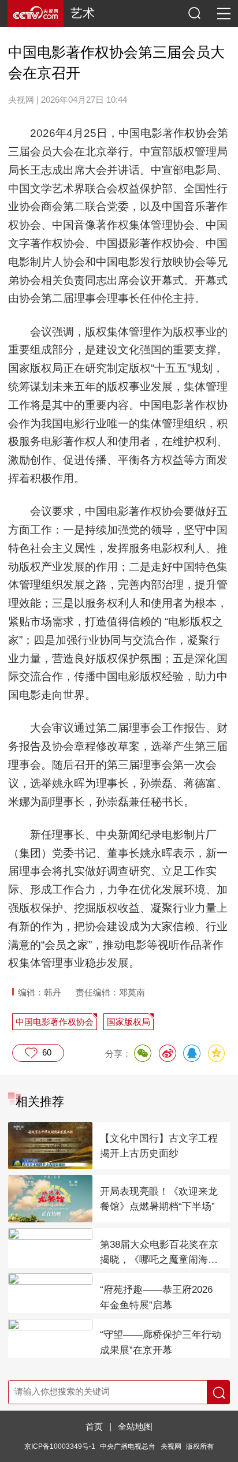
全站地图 (135, 1426)
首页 (94, 1426)
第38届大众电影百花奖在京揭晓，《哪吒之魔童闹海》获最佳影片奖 (159, 1253)
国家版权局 (128, 1022)
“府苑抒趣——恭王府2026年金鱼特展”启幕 (156, 1297)
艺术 (82, 13)
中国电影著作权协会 (55, 1022)
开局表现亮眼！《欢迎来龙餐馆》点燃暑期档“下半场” (159, 1199)
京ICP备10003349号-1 (59, 1446)
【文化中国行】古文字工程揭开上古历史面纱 (159, 1146)
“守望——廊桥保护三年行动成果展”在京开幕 (160, 1342)
